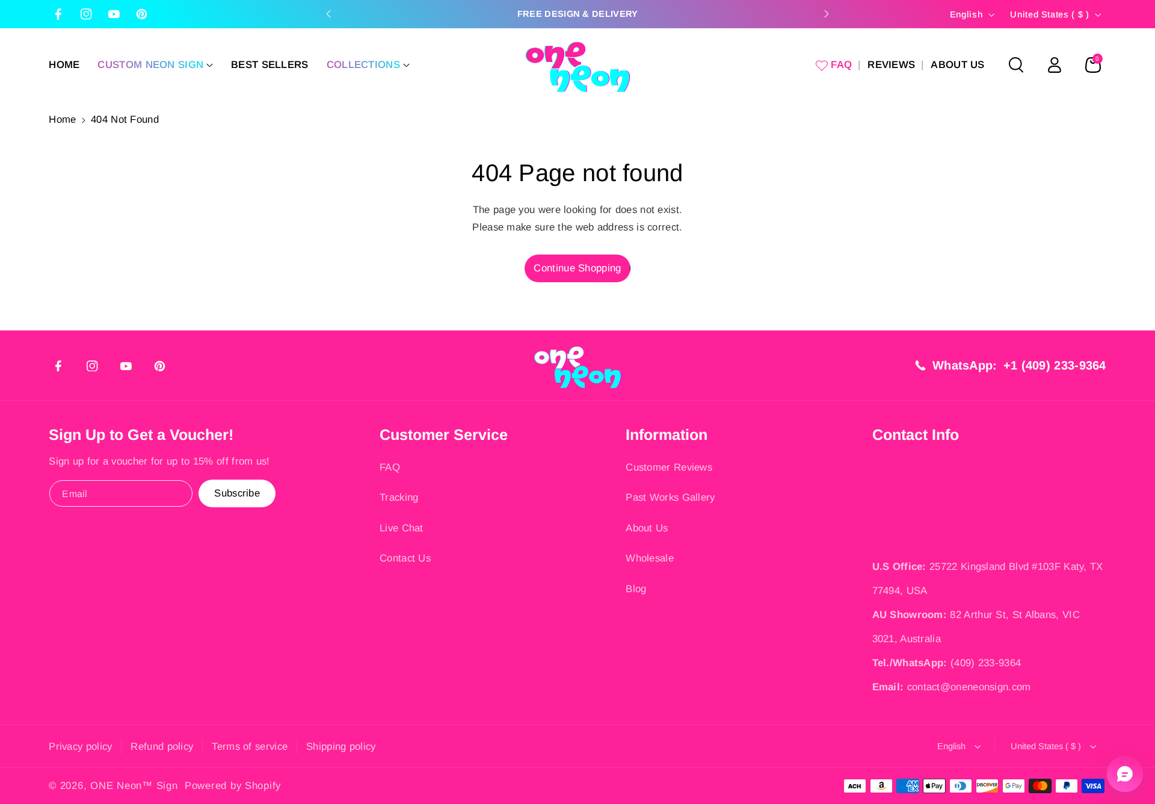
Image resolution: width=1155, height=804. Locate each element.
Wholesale (650, 558)
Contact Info (915, 434)
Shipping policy (341, 746)
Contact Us (405, 558)
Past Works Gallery (670, 497)
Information (666, 434)
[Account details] (1054, 65)
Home (62, 119)
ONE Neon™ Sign (133, 785)
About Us (647, 528)
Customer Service (444, 434)
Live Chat (402, 528)
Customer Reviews (669, 467)
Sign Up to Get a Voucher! (141, 434)
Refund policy (162, 746)
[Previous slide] (328, 14)
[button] (155, 65)
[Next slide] (826, 14)
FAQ (390, 467)
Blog (636, 589)
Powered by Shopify (233, 785)
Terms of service (250, 746)
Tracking (399, 497)
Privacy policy (80, 746)
